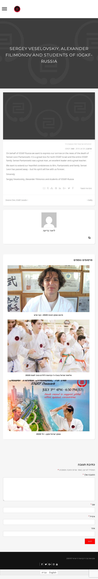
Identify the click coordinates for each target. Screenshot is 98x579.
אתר (93, 528)
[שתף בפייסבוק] (72, 188)
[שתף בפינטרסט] (56, 188)
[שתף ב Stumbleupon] (52, 188)
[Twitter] (45, 564)
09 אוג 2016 (80, 148)
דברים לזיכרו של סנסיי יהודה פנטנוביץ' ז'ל (78, 144)
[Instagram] (53, 564)
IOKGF (67, 148)
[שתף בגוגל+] (64, 188)
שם (93, 504)
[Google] (49, 564)
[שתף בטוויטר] (69, 188)
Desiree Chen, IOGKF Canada (16, 200)
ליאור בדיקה (49, 230)
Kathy (90, 200)
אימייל (91, 516)
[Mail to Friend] (44, 188)
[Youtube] (57, 564)
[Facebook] (42, 564)
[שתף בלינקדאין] (60, 188)
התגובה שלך (89, 475)
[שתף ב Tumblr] (47, 188)
